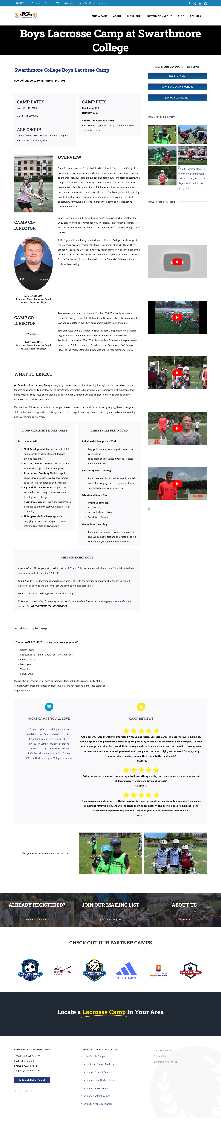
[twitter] (21, 1091)
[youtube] (26, 1091)
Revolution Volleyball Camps (97, 1103)
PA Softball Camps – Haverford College (49, 738)
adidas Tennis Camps (94, 1056)
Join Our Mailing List (32, 1079)
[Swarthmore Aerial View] (177, 507)
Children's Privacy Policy (166, 1061)
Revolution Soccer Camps (96, 1087)
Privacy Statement (163, 1050)
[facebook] (15, 1091)
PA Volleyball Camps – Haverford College (49, 753)
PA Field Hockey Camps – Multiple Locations (49, 758)
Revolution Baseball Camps (97, 1071)
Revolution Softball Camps (96, 1095)
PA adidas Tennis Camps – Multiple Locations (49, 734)
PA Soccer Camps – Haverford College (49, 748)
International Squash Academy (98, 1064)
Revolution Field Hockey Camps (99, 1079)
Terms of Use (160, 1056)
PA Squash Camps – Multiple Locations (49, 743)
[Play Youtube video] (177, 261)
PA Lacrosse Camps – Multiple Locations (49, 729)
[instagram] (32, 1091)
